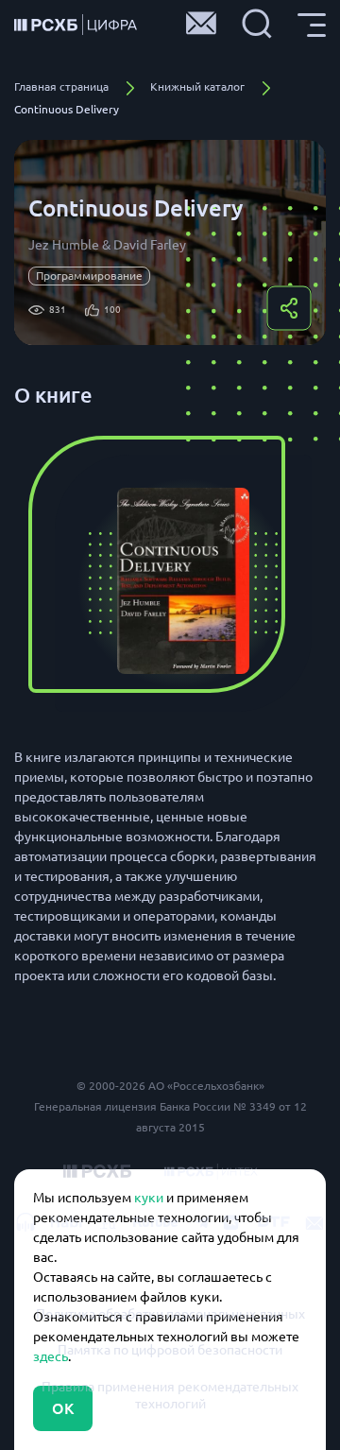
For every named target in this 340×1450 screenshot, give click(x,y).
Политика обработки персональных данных (170, 1313)
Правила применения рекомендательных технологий (170, 1395)
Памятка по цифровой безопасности (170, 1349)
